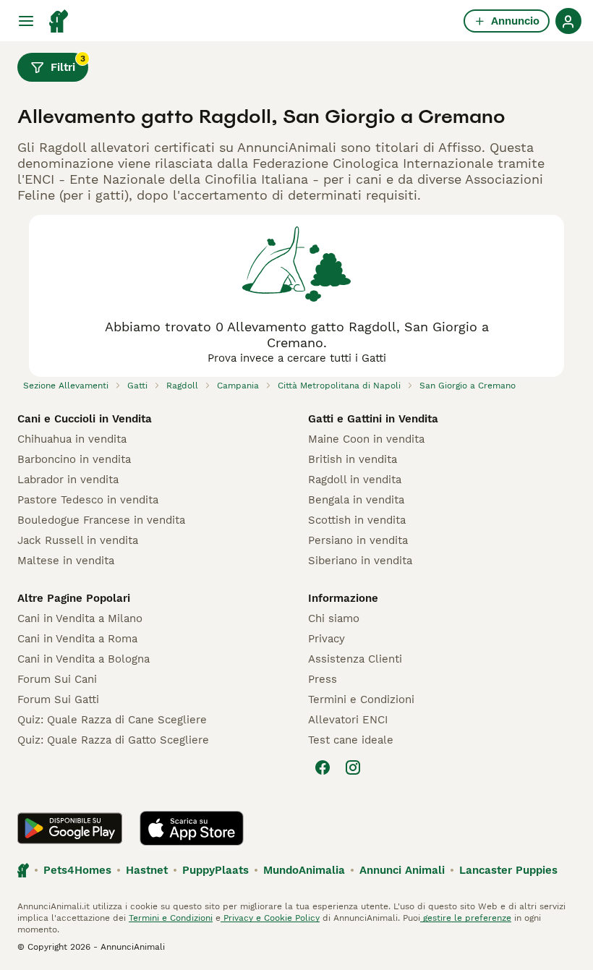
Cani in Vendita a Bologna (83, 658)
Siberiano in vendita (360, 560)
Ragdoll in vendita (354, 479)
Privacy (326, 638)
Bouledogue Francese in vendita (101, 520)
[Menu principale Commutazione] (26, 21)
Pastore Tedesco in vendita (87, 499)
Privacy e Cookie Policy (270, 918)
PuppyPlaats (215, 870)
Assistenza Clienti (355, 658)
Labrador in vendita (68, 479)
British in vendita (352, 459)
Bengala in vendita (356, 499)
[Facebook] (322, 767)
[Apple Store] (191, 828)
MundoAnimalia (304, 870)
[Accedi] (568, 21)
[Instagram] (352, 767)
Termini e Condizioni (361, 699)
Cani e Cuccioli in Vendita (84, 418)
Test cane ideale (350, 739)
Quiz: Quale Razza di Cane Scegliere (112, 719)
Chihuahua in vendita (72, 439)
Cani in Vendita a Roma (77, 638)
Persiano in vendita (358, 540)
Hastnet (147, 870)
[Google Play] (69, 828)
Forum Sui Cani (57, 679)
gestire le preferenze (465, 918)
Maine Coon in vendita (366, 439)
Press (322, 679)
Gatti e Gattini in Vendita (373, 418)
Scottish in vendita (357, 520)
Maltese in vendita (65, 560)
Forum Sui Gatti (58, 699)
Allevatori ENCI (348, 719)
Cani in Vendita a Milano (79, 618)
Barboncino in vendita (74, 459)
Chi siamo (333, 618)
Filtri (68, 64)
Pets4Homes (77, 870)
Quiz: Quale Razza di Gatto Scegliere (113, 739)
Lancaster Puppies (508, 870)
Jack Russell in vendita (77, 540)
